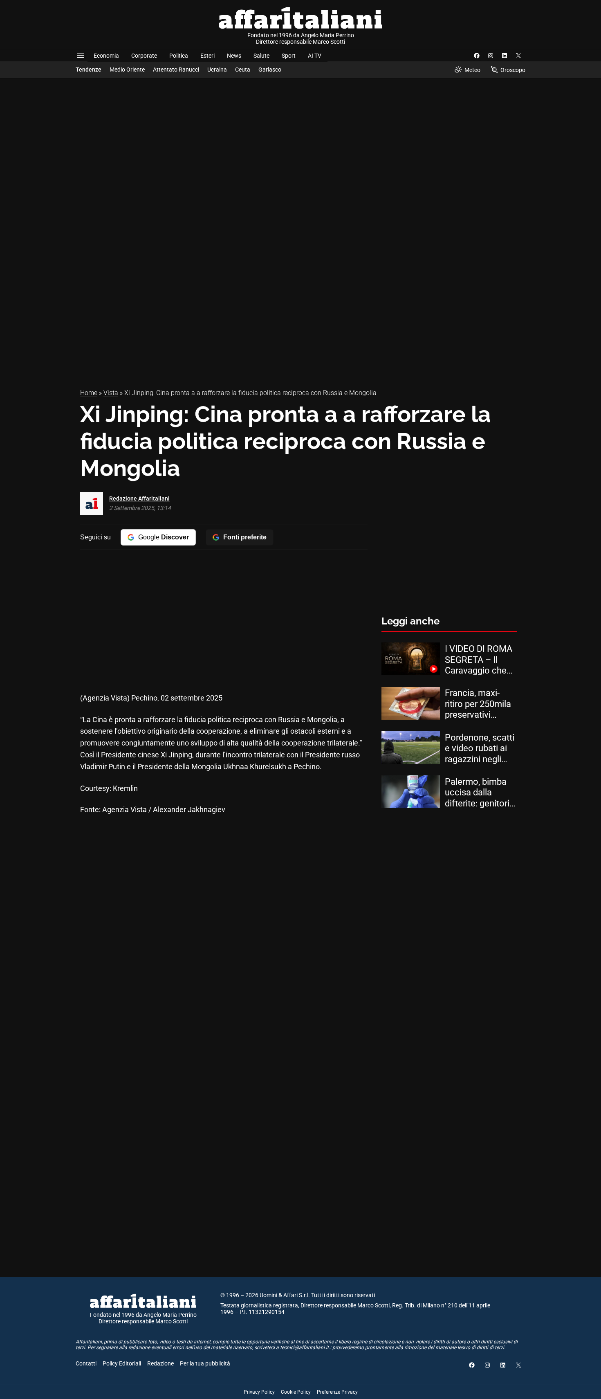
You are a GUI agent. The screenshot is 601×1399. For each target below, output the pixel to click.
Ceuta (242, 69)
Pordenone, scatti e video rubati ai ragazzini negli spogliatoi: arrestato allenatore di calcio (479, 748)
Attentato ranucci (176, 69)
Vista (110, 393)
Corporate (144, 55)
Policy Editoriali (122, 1363)
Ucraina (217, 69)
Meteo (472, 70)
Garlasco (269, 69)
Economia (106, 55)
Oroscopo (512, 70)
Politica (178, 55)
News (234, 55)
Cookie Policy (296, 1392)
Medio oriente (127, 69)
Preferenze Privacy (337, 1392)
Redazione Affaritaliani (139, 498)
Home (88, 393)
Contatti (86, 1363)
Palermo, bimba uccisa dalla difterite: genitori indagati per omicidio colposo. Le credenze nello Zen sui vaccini (480, 793)
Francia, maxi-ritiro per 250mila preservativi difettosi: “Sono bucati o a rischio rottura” (478, 704)
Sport (289, 55)
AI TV (314, 55)
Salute (261, 55)
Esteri (207, 55)
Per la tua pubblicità (205, 1363)
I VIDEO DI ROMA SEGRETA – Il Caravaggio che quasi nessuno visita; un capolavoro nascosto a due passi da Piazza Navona (478, 660)
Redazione (160, 1363)
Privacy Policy (259, 1392)
